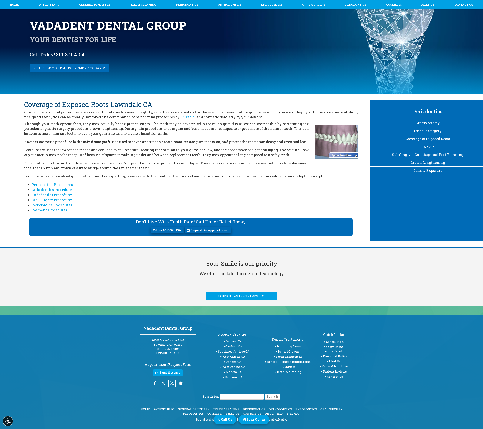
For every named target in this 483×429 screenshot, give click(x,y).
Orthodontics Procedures (52, 189)
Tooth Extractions (289, 356)
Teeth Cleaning (143, 4)
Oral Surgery (313, 4)
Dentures (288, 367)
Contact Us (463, 4)
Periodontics (187, 4)
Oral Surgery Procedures (52, 200)
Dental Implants (289, 346)
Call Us (226, 419)
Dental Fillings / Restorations (289, 362)
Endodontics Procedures (52, 195)
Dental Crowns (289, 351)
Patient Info (49, 4)
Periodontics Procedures (52, 184)
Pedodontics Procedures (52, 205)
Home (14, 4)
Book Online (255, 419)
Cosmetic (394, 4)
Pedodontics (355, 4)
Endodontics (272, 4)
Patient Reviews (335, 371)
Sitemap (293, 413)
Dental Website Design (211, 419)
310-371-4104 (171, 348)
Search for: (211, 396)
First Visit (334, 351)
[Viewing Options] (8, 421)
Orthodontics (230, 4)
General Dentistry (95, 4)
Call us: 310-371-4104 (167, 230)
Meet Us (428, 4)
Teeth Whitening (288, 372)
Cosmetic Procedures (49, 210)
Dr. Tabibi (188, 117)
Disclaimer (274, 413)
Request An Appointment (209, 230)
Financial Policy (335, 356)
